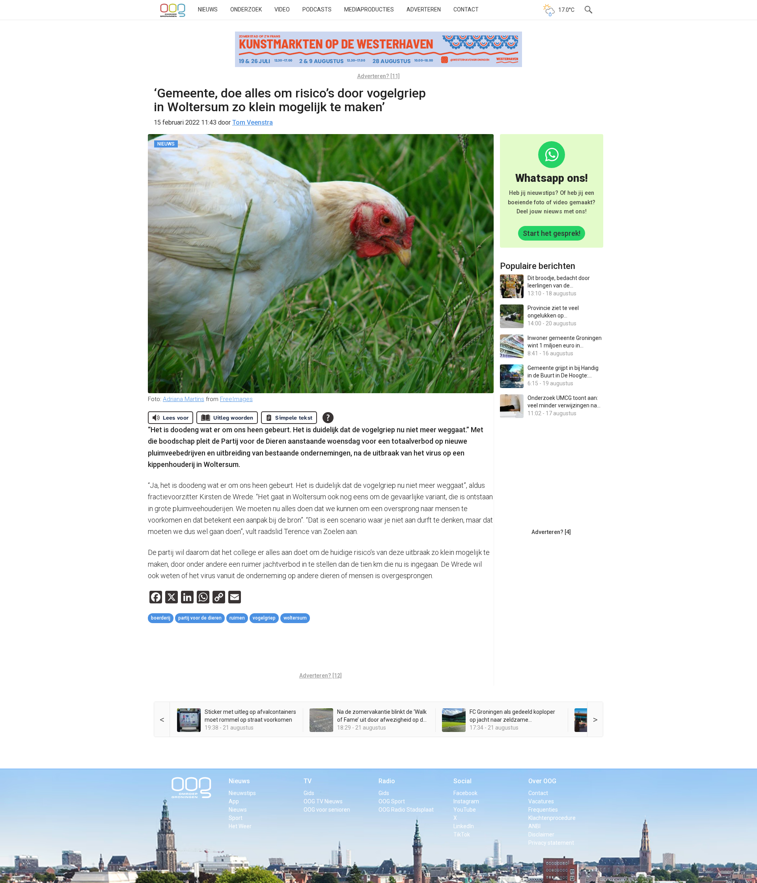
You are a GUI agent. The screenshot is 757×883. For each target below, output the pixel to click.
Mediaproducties (369, 9)
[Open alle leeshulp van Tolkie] (328, 417)
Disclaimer (541, 834)
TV (307, 781)
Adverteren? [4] (551, 532)
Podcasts (317, 9)
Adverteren (423, 9)
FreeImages (236, 399)
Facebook (465, 793)
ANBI (534, 826)
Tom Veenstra (252, 122)
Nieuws (208, 9)
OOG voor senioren (327, 809)
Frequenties (543, 809)
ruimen (237, 618)
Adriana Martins (183, 399)
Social (462, 781)
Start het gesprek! (551, 233)
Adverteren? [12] (320, 675)
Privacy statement (551, 843)
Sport (235, 818)
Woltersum (295, 618)
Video (282, 9)
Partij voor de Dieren (200, 618)
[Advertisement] (320, 648)
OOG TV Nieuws (323, 801)
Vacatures (541, 801)
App (234, 801)
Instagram (466, 801)
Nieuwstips (242, 793)
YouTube (464, 809)
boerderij (160, 618)
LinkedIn (463, 826)
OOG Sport (391, 801)
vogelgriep (264, 618)
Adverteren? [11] (378, 76)
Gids (309, 793)
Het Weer (240, 826)
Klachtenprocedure (552, 818)
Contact (466, 9)
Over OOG (542, 781)
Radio (386, 781)
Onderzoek (246, 9)
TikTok (461, 834)
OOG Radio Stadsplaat (406, 809)
